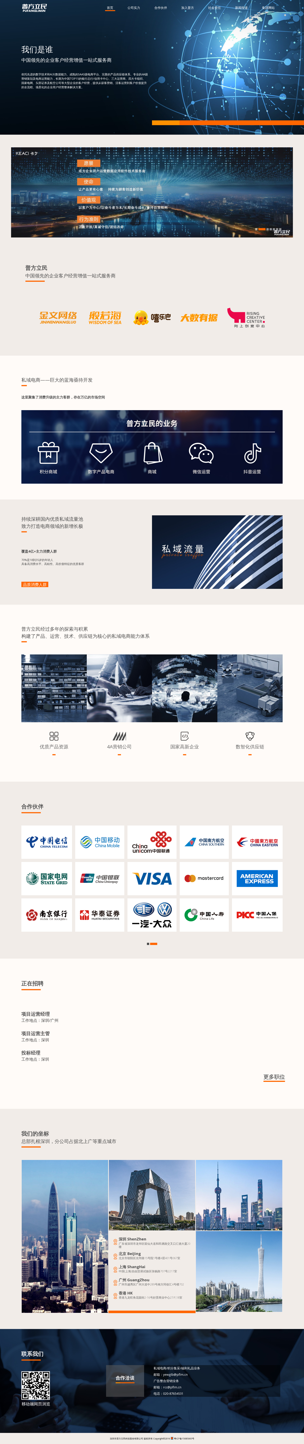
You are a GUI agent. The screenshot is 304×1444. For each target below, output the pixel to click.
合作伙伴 (160, 8)
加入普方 (187, 8)
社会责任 (214, 8)
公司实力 (133, 8)
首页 (110, 8)
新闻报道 (241, 8)
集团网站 (268, 8)
